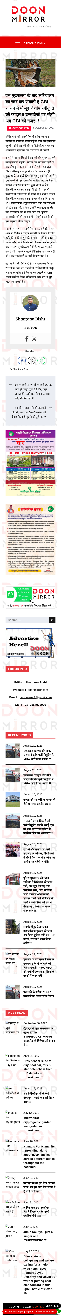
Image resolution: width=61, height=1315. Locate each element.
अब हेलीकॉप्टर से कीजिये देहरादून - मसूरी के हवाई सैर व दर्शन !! (38, 1097)
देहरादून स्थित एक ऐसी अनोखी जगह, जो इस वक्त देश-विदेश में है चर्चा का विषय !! (39, 1187)
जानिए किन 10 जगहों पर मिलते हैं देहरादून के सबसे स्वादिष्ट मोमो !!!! (36, 1211)
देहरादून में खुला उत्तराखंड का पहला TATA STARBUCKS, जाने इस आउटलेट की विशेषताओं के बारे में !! (39, 1036)
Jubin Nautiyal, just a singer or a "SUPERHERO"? (38, 1236)
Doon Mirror (40, 1306)
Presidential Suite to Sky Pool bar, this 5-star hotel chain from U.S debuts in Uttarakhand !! (37, 1069)
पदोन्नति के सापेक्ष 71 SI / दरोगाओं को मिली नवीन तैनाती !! (38, 996)
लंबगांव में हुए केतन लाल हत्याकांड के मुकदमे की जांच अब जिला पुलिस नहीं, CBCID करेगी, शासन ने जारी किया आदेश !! (39, 935)
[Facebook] (27, 339)
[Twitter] (34, 339)
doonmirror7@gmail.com (36, 697)
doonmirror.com (38, 689)
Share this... (30, 351)
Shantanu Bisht (20, 369)
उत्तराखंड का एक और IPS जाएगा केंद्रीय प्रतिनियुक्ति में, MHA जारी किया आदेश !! (38, 755)
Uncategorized (19, 128)
